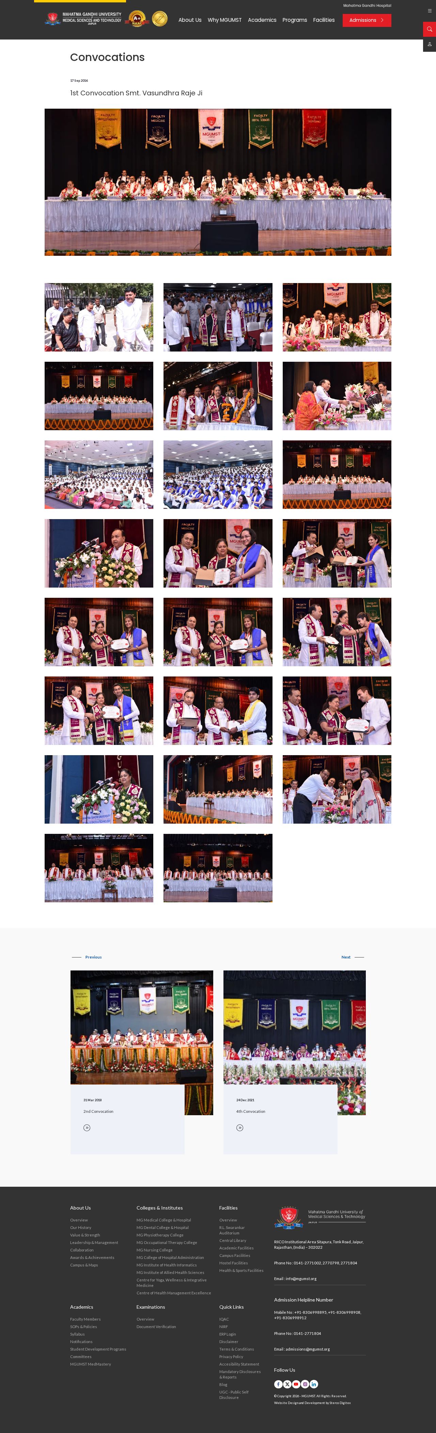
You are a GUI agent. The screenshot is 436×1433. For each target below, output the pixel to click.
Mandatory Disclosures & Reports (240, 1374)
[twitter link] (287, 1384)
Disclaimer (228, 1341)
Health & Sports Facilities (241, 1270)
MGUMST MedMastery (90, 1364)
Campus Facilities (234, 1255)
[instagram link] (305, 1384)
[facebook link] (278, 1384)
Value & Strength (85, 1235)
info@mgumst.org (301, 1278)
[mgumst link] (429, 44)
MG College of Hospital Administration (170, 1257)
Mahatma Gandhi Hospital (367, 5)
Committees (81, 1356)
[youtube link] (296, 1384)
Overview (79, 1220)
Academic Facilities (236, 1248)
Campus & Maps (84, 1265)
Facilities (324, 20)
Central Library (232, 1240)
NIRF (223, 1326)
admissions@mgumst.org (308, 1349)
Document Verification (156, 1326)
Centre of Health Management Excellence (174, 1293)
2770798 (331, 1263)
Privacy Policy (231, 1356)
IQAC (224, 1319)
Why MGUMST (225, 20)
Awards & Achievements (92, 1257)
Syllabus (77, 1334)
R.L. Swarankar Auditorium (232, 1230)
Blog (223, 1384)
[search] (429, 29)
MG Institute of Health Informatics (167, 1265)
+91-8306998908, (344, 1312)
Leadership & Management (94, 1242)
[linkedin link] (314, 1384)
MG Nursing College (155, 1250)
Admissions (362, 20)
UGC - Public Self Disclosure (234, 1395)
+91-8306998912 (290, 1317)
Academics (262, 20)
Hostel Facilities (233, 1263)
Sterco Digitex (340, 1403)
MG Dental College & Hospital (163, 1227)
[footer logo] (320, 1218)
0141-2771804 (307, 1333)
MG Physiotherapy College (160, 1235)
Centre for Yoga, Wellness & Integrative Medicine (172, 1283)
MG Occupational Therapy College (167, 1242)
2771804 (349, 1263)
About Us (190, 20)
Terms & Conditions (236, 1349)
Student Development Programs (98, 1349)
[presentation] (87, 957)
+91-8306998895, (310, 1312)
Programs (295, 20)
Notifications (81, 1341)
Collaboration (82, 1250)
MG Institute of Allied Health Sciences (170, 1272)
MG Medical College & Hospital (164, 1220)
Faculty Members (85, 1319)
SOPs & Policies (83, 1326)
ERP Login (227, 1334)
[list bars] (429, 10)
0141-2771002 (307, 1263)
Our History (80, 1227)
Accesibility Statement (239, 1364)
